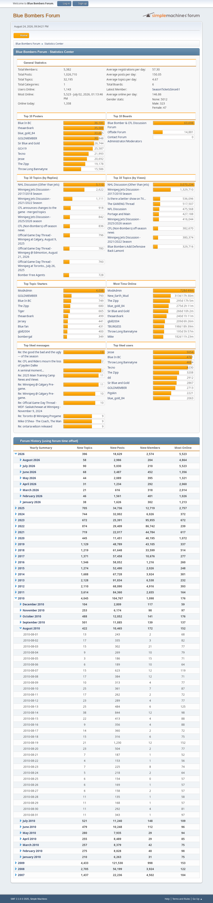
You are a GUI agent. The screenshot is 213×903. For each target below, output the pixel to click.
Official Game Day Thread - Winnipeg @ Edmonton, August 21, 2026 (38, 253)
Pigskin (112, 393)
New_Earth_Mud (118, 296)
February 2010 (32, 851)
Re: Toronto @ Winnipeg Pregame (39, 416)
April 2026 (29, 484)
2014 (21, 574)
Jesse (21, 159)
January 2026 (32, 502)
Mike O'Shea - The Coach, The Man (39, 421)
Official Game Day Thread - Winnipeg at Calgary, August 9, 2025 (37, 239)
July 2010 (29, 821)
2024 (21, 514)
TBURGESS (114, 326)
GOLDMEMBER (27, 138)
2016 (21, 562)
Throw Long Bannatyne (33, 169)
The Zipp (23, 164)
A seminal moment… (31, 370)
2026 (21, 454)
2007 (21, 875)
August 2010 (31, 628)
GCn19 (22, 148)
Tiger (21, 311)
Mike (111, 336)
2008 (21, 869)
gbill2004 (24, 331)
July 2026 (29, 466)
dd (109, 378)
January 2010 (32, 857)
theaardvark (26, 128)
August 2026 (31, 460)
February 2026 (32, 496)
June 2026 (29, 472)
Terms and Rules (181, 898)
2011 (21, 592)
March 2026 (31, 490)
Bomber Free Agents (31, 275)
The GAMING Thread (121, 204)
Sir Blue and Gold (29, 143)
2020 (21, 538)
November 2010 (34, 610)
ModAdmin (25, 290)
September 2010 (34, 622)
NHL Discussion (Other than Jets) (38, 184)
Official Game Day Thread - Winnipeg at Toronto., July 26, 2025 (37, 266)
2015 (21, 568)
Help (167, 898)
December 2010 (33, 604)
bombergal (25, 336)
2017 (21, 556)
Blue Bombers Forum (36, 15)
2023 (21, 520)
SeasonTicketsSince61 (166, 89)
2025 (21, 508)
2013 (21, 580)
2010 (21, 598)
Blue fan (23, 326)
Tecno (21, 154)
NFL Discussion (117, 209)
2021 (21, 532)
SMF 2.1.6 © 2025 (20, 899)
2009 (21, 863)
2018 (21, 550)
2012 (21, 586)
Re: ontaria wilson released (35, 426)
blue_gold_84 (26, 133)
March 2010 (31, 845)
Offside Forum (117, 132)
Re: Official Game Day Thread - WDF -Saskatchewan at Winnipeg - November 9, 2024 (39, 407)
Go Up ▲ (197, 898)
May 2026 (29, 478)
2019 (21, 544)
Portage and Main (119, 214)
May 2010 (29, 833)
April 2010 (29, 839)
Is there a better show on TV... (127, 199)
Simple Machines (38, 899)
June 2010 (29, 827)
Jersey (22, 321)
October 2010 (32, 616)
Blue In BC (24, 123)
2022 (21, 526)
